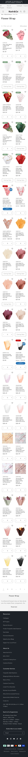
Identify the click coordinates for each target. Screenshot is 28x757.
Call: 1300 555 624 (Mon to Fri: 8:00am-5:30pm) (13, 705)
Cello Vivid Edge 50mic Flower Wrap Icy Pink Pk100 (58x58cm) (7, 542)
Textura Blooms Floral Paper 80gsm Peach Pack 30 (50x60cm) (7, 449)
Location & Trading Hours (9, 659)
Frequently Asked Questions (10, 673)
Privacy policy (20, 749)
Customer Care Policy (8, 683)
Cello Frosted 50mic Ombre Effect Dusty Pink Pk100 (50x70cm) (20, 389)
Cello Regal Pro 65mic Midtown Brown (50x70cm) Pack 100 (20, 295)
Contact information (15, 753)
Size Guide (6, 632)
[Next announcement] (25, 2)
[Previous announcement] (3, 2)
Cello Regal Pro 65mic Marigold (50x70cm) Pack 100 (20, 234)
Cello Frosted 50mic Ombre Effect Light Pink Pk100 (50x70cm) (20, 419)
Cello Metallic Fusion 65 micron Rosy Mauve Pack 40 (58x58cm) (7, 511)
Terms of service (14, 751)
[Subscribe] (22, 733)
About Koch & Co (7, 652)
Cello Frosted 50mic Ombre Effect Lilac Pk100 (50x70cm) (7, 389)
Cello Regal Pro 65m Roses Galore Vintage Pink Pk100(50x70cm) (7, 234)
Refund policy (6, 751)
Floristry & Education (8, 635)
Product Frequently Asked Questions (12, 628)
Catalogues (19, 6)
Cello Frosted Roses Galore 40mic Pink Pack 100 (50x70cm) (7, 202)
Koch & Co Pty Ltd (12, 749)
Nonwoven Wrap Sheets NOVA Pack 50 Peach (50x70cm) (7, 356)
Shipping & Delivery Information (11, 676)
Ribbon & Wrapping (8, 14)
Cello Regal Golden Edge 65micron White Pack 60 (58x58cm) (7, 171)
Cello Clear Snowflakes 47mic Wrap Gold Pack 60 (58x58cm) (20, 78)
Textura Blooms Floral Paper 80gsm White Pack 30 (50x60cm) (7, 480)
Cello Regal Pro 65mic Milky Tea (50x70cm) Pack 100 (20, 325)
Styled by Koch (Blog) (8, 639)
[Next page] (24, 589)
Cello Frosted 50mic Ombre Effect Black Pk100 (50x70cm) (20, 356)
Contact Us (6, 701)
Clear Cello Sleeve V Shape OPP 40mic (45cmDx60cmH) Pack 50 (7, 139)
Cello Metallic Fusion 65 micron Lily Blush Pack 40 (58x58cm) (20, 511)
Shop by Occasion (7, 625)
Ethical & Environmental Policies (11, 694)
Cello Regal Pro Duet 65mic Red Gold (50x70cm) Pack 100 (7, 108)
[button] (3, 11)
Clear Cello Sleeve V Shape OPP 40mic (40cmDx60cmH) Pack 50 (7, 47)
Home (2, 14)
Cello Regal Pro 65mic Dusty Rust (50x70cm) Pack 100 (20, 265)
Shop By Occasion (9, 6)
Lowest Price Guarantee (9, 687)
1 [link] (3, 589)
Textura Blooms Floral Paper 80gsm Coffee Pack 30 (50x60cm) (20, 481)
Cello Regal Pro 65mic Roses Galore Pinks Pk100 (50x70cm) (20, 202)
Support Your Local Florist (9, 642)
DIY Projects (2, 6)
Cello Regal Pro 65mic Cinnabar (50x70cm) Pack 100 (7, 325)
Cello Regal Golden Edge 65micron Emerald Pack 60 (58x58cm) (20, 139)
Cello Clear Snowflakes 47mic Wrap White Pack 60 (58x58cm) (7, 78)
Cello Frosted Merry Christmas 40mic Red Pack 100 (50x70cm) (20, 108)
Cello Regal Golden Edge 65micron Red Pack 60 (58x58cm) (19, 171)
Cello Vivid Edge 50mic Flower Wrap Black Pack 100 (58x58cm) (20, 572)
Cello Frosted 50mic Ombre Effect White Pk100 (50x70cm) (7, 419)
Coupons (25, 6)
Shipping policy (22, 751)
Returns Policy (6, 680)
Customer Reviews (7, 663)
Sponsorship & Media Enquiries (11, 697)
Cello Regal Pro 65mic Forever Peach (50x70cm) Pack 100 (7, 295)
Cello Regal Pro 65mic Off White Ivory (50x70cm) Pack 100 (7, 265)
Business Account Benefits (9, 690)
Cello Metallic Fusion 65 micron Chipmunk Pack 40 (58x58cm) (20, 542)
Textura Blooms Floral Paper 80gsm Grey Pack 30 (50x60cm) (20, 449)
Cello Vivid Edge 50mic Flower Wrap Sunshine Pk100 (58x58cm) (7, 572)
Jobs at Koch (6, 656)
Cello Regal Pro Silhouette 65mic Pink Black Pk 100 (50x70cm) (20, 46)
